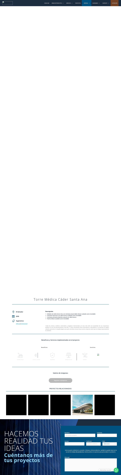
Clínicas (18, 324)
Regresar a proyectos (60, 380)
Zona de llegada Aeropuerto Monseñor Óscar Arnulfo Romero (82, 407)
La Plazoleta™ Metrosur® (105, 407)
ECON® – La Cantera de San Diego (38, 407)
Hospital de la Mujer (16, 407)
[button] (116, 470)
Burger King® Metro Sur (60, 407)
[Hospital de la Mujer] (16, 405)
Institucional (24, 324)
